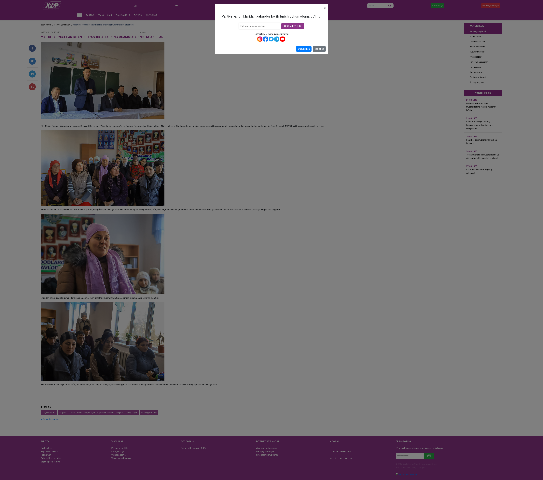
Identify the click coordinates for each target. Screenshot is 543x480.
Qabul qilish (304, 49)
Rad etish (319, 49)
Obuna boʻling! (292, 26)
